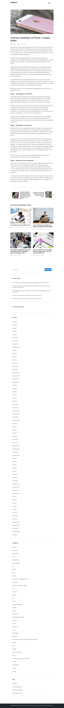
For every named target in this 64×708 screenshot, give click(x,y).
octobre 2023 (15, 417)
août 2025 (14, 350)
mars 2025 (14, 363)
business (14, 575)
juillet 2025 (14, 353)
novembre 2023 (15, 414)
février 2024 (15, 404)
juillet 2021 (14, 500)
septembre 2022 (16, 455)
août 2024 (14, 385)
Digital (18, 44)
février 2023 (15, 439)
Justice (14, 623)
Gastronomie (15, 614)
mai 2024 (14, 395)
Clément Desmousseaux (18, 227)
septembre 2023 (16, 420)
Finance (14, 610)
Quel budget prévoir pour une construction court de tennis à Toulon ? (27, 298)
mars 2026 (14, 334)
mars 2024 (14, 401)
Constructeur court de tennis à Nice (20, 579)
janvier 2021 (15, 519)
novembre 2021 (15, 487)
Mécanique (14, 626)
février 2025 (15, 366)
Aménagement (15, 553)
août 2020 (14, 534)
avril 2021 (14, 509)
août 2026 (14, 321)
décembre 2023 (15, 410)
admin (15, 44)
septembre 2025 (16, 347)
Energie (14, 601)
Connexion (14, 683)
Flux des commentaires (17, 690)
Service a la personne (17, 652)
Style (13, 655)
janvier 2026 (15, 340)
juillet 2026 (14, 325)
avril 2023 (14, 433)
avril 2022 (14, 471)
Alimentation (15, 550)
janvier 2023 (15, 442)
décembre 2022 (15, 445)
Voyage (14, 668)
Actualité (14, 547)
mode (13, 630)
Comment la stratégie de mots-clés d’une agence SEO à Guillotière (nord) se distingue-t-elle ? (20, 251)
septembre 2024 (16, 382)
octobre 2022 (15, 452)
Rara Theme (42, 705)
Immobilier (14, 620)
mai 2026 (14, 331)
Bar (13, 566)
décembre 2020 (15, 522)
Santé (13, 645)
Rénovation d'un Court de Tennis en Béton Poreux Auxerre (24, 639)
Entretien (14, 607)
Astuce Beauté (15, 560)
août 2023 (14, 423)
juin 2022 (14, 465)
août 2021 (14, 496)
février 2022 (15, 477)
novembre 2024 (15, 375)
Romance (14, 642)
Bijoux (13, 572)
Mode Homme (15, 633)
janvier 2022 (15, 480)
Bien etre (14, 569)
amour (13, 556)
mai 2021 (14, 506)
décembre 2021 (15, 484)
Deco (13, 588)
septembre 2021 (16, 493)
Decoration (14, 591)
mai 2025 (14, 360)
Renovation (14, 636)
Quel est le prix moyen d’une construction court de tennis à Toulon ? (27, 295)
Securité (14, 649)
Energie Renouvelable (17, 604)
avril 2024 (14, 398)
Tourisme (14, 661)
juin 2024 (14, 391)
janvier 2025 (15, 369)
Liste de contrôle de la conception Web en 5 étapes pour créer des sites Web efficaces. (42, 251)
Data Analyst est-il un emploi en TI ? (20, 225)
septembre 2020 (16, 531)
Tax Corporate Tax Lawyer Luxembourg (20, 658)
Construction (15, 582)
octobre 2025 (15, 344)
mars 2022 (14, 474)
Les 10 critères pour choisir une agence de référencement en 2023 (42, 225)
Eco (13, 598)
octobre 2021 (15, 490)
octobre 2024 (15, 379)
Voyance (14, 671)
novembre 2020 (15, 525)
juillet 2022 (14, 461)
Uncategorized (15, 664)
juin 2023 (14, 426)
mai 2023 (14, 430)
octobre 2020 (15, 528)
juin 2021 (14, 503)
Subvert (13, 2)
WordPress (51, 705)
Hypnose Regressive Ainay (18, 617)
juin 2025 (14, 356)
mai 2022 (14, 468)
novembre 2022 (15, 449)
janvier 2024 (15, 407)
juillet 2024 (14, 388)
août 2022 (14, 458)
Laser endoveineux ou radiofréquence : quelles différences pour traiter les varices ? (30, 282)
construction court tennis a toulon (19, 585)
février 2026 (15, 337)
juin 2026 (14, 328)
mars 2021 (14, 512)
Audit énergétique (16, 563)
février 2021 (15, 515)
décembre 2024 (15, 372)
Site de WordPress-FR (17, 693)
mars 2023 (14, 436)
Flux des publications (17, 686)
